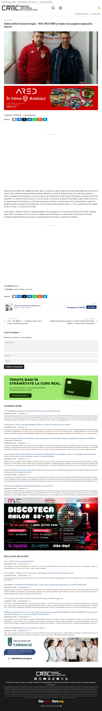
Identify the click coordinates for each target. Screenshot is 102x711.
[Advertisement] (51, 159)
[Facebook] (35, 679)
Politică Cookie (58, 682)
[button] (53, 8)
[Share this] (19, 119)
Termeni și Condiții (26, 682)
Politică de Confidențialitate (43, 682)
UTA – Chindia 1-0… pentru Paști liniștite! (19, 561)
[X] (62, 679)
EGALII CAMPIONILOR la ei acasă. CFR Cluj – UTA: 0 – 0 (25, 628)
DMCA (67, 682)
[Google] (49, 679)
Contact (73, 682)
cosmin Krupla (18, 289)
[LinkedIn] (60, 706)
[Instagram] (40, 679)
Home (6, 20)
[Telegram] (58, 679)
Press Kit (80, 682)
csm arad (28, 289)
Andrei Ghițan (55, 706)
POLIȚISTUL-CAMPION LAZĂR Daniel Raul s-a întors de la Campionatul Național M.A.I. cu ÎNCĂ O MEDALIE (45, 585)
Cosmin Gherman (30, 115)
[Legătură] (99, 8)
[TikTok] (53, 679)
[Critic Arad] (20, 8)
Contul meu (51, 685)
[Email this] (14, 119)
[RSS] (66, 679)
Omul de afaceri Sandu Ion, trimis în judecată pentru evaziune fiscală (28, 486)
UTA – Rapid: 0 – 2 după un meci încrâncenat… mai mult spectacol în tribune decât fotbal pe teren (39, 573)
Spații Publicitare (89, 682)
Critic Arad (21, 427)
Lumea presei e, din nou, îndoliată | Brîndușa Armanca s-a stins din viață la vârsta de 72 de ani (37, 425)
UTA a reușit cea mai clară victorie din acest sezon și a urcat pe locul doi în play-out (33, 598)
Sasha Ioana (22, 413)
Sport (10, 20)
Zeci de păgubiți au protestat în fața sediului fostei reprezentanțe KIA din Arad (32, 411)
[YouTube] (44, 679)
